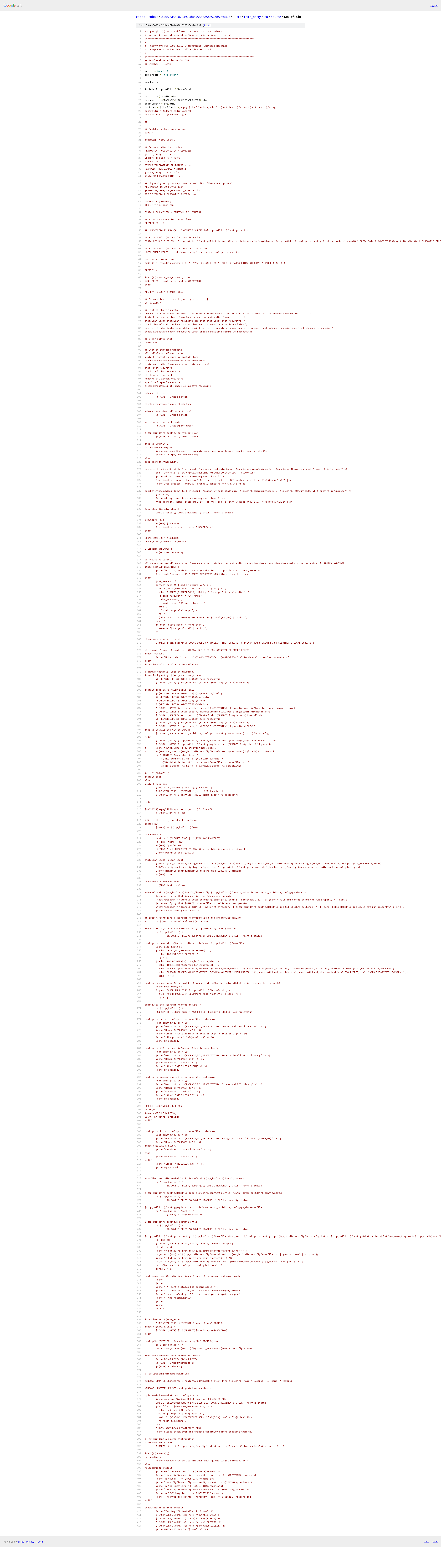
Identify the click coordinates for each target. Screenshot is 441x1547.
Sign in (434, 5)
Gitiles (20, 1541)
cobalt (141, 17)
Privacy (30, 1541)
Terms (39, 1541)
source (276, 17)
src (239, 17)
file (206, 25)
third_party (252, 17)
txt (426, 1541)
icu (266, 17)
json (435, 1541)
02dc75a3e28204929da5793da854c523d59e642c (195, 17)
